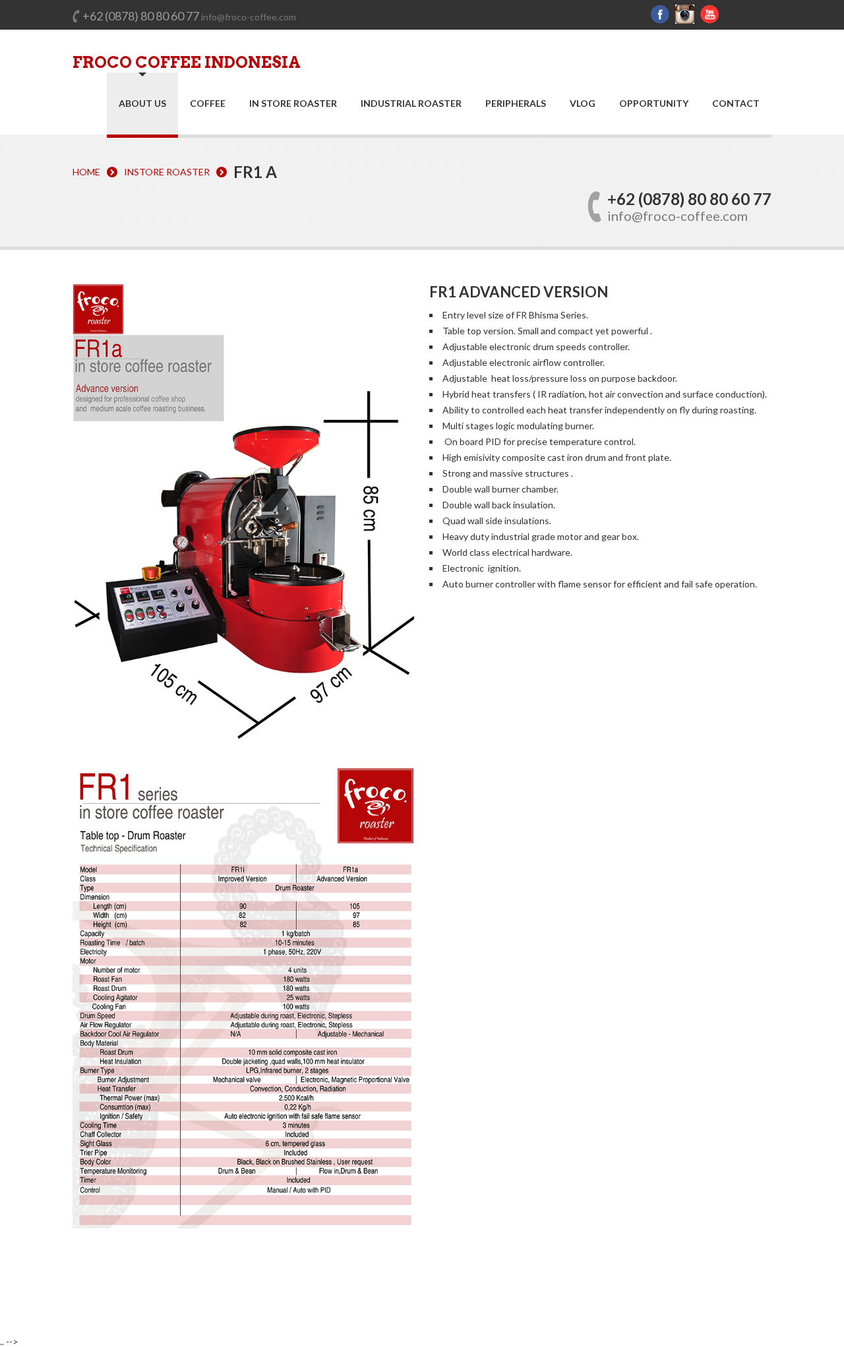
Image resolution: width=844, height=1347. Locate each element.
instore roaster (167, 171)
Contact (736, 103)
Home (86, 171)
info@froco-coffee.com (248, 16)
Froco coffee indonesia (187, 62)
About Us (142, 103)
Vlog (582, 103)
